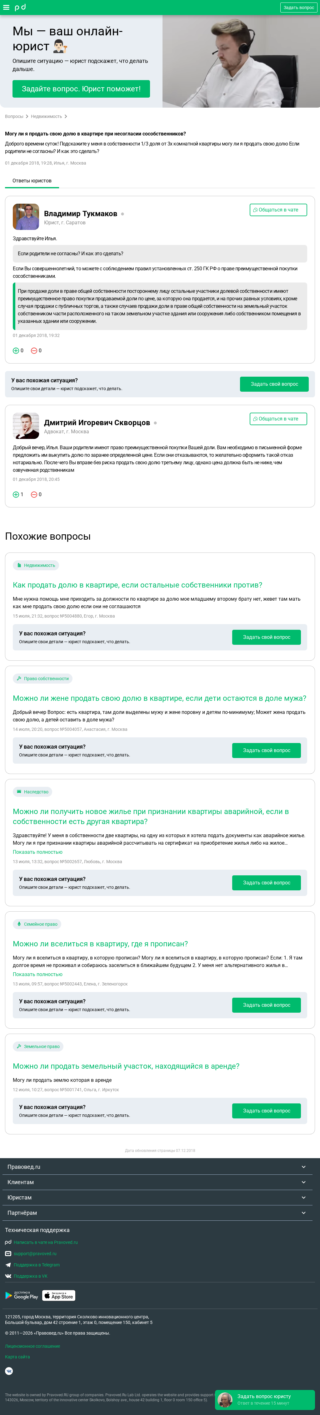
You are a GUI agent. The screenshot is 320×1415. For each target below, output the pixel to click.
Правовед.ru (24, 1166)
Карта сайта (17, 1356)
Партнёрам (22, 1212)
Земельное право (42, 1046)
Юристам (20, 1197)
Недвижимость (46, 116)
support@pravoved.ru (35, 1253)
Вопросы (14, 116)
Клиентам (21, 1182)
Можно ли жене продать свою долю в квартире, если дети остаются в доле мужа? (159, 698)
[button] (265, 1400)
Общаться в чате (278, 210)
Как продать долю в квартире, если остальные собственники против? (137, 585)
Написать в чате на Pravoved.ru (46, 1242)
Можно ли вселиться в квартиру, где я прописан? (100, 943)
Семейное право (41, 924)
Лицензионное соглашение (32, 1346)
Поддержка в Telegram (37, 1264)
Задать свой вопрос (274, 384)
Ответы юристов (32, 181)
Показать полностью (37, 852)
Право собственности (46, 678)
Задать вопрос (299, 7)
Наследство (36, 791)
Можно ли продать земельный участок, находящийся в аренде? (126, 1066)
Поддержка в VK (31, 1276)
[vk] (9, 1371)
